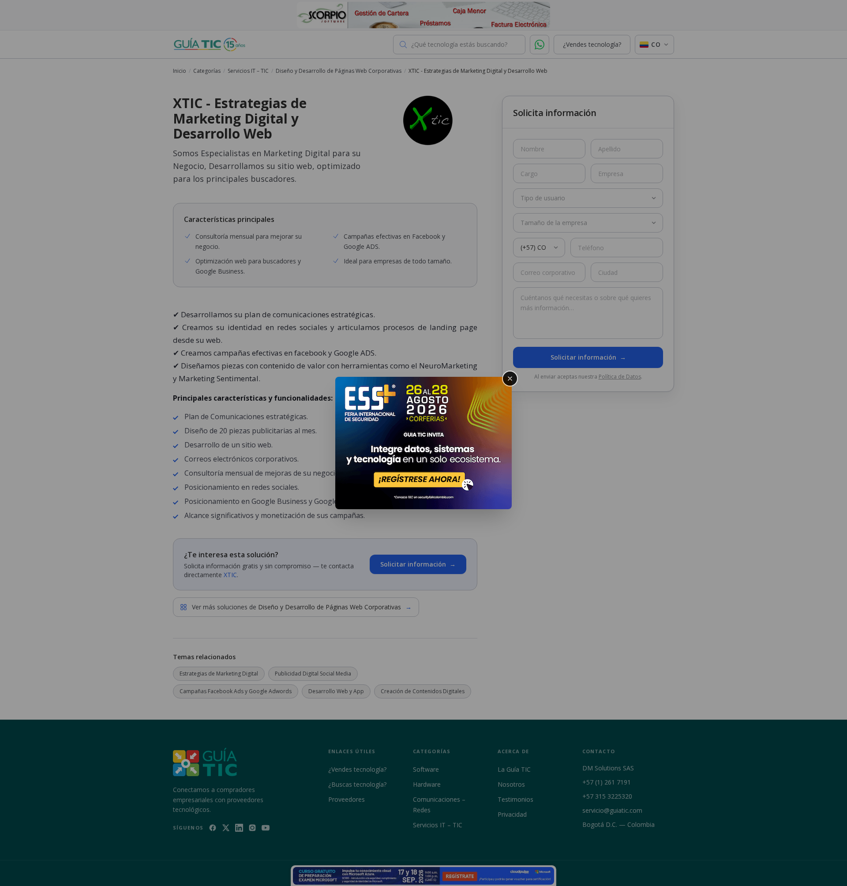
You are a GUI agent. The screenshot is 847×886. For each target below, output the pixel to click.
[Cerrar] (510, 379)
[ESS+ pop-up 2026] (423, 443)
